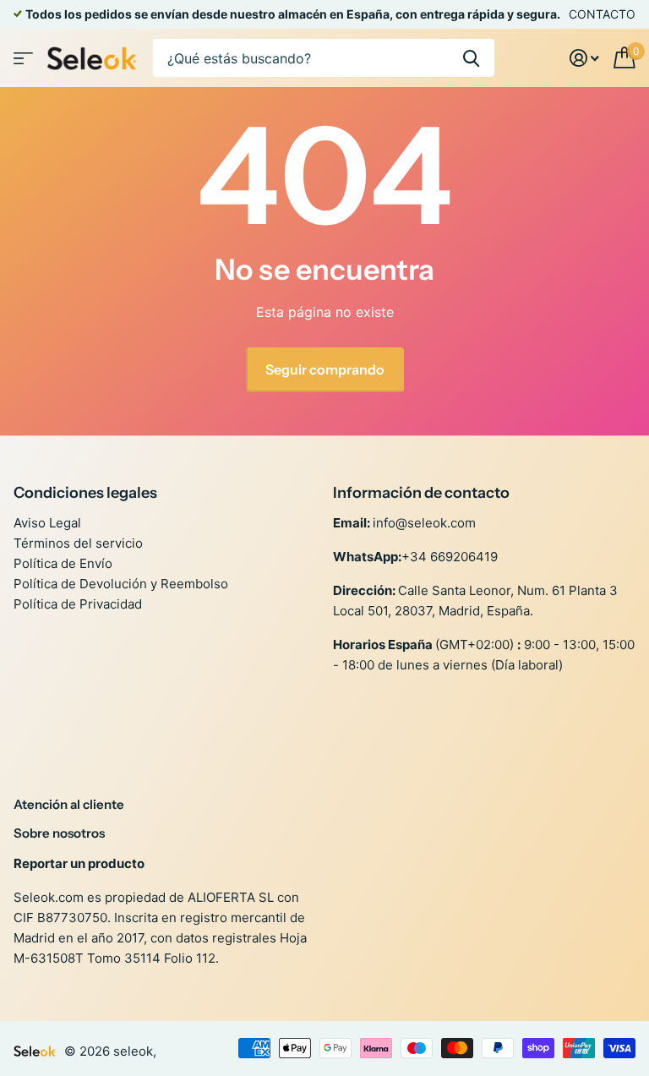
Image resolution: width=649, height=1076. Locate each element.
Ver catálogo (23, 58)
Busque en (471, 58)
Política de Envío (63, 563)
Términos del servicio (78, 543)
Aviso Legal (47, 523)
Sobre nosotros (59, 833)
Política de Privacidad (78, 604)
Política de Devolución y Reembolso (121, 584)
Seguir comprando (324, 369)
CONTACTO (602, 14)
